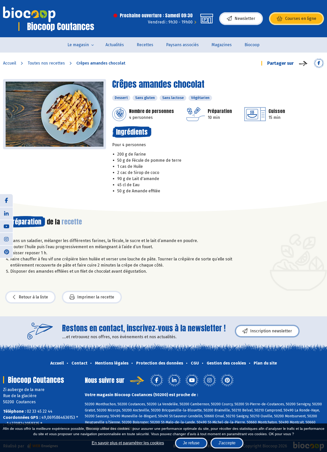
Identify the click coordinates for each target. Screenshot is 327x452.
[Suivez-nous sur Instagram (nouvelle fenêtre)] (6, 238)
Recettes (145, 44)
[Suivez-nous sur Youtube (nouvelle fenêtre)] (6, 226)
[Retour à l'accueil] (29, 14)
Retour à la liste (33, 297)
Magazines (222, 44)
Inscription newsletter (271, 331)
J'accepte (227, 443)
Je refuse (191, 443)
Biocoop (252, 44)
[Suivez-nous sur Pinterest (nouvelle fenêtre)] (6, 251)
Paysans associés (182, 44)
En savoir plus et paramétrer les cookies (128, 443)
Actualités (115, 44)
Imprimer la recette (95, 297)
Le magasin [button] (78, 44)
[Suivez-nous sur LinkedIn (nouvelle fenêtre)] (6, 213)
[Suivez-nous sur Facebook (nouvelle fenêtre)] (6, 200)
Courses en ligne (300, 18)
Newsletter (245, 18)
